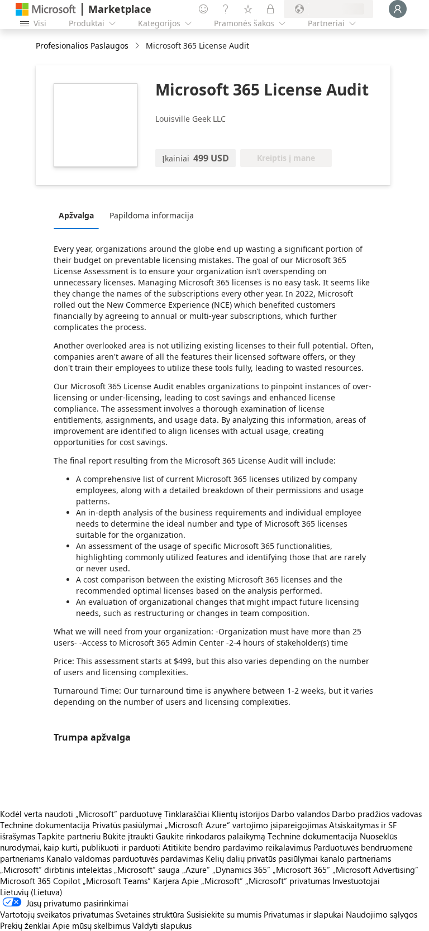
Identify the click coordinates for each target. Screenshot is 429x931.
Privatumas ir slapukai (304, 914)
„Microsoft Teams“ (117, 880)
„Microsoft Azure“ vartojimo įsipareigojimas (247, 824)
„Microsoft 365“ (301, 869)
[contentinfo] (138, 46)
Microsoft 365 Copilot (40, 880)
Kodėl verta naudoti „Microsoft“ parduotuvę (81, 813)
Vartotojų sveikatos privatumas (56, 914)
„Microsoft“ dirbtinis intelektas (56, 869)
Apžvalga (76, 215)
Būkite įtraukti (128, 836)
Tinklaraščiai (186, 813)
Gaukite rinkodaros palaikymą (210, 836)
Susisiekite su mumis (224, 914)
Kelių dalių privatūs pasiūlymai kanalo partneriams (298, 858)
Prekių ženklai (25, 925)
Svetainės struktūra (150, 914)
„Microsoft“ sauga (147, 869)
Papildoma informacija (151, 215)
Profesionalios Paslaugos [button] (82, 45)
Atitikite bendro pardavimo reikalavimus (237, 847)
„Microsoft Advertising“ (375, 869)
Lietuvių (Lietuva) (31, 891)
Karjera (166, 880)
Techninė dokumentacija (45, 824)
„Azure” (196, 869)
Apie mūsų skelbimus (91, 925)
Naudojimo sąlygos (381, 914)
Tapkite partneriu (69, 836)
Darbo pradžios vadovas (377, 813)
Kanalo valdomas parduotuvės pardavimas (124, 858)
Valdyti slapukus (162, 925)
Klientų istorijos (240, 813)
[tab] (79, 215)
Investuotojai (356, 880)
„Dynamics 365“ (241, 869)
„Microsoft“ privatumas (287, 880)
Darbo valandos (300, 813)
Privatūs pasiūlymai (127, 824)
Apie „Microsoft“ (212, 880)
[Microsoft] (46, 9)
